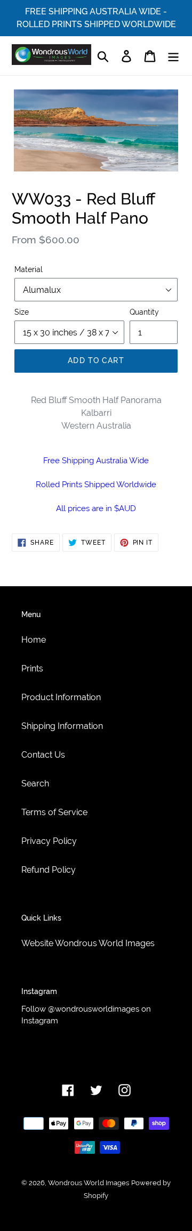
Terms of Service (54, 812)
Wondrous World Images (88, 1183)
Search (35, 783)
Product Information (61, 697)
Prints (32, 668)
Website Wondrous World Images (88, 943)
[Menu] (173, 55)
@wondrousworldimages (93, 1009)
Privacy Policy (49, 841)
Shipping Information (62, 726)
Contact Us (43, 755)
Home (33, 640)
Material (28, 269)
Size (21, 312)
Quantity (144, 312)
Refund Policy (48, 870)
